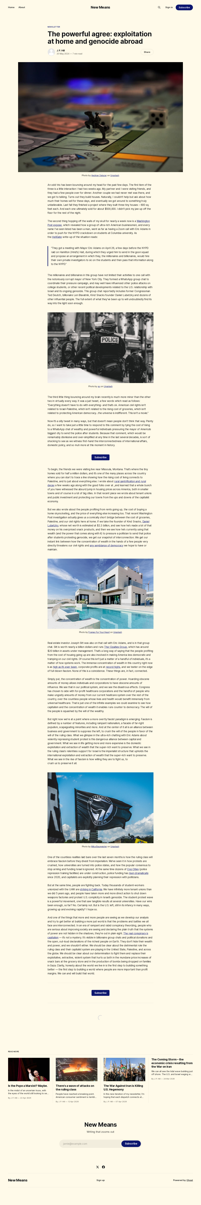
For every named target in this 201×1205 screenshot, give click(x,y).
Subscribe (184, 7)
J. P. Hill (61, 50)
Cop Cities (133, 869)
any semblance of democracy (106, 545)
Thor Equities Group (115, 646)
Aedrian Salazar (99, 175)
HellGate (57, 237)
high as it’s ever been (65, 667)
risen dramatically (138, 873)
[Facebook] (103, 1167)
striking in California (91, 889)
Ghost (189, 1180)
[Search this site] (159, 7)
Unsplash (114, 175)
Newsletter (54, 27)
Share (147, 52)
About (22, 7)
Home (11, 7)
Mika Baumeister (99, 846)
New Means (100, 7)
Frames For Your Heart (99, 632)
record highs (113, 667)
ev (99, 386)
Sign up (101, 1180)
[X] (97, 1167)
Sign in (169, 7)
